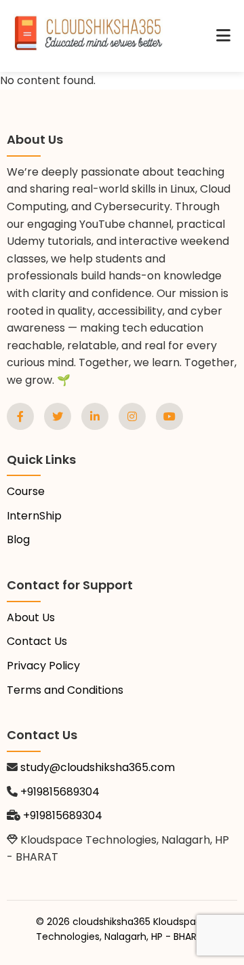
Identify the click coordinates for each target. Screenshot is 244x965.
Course (26, 491)
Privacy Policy (43, 665)
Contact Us (37, 641)
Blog (18, 539)
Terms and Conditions (65, 690)
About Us (31, 617)
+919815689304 (60, 792)
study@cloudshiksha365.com (97, 767)
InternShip (34, 516)
